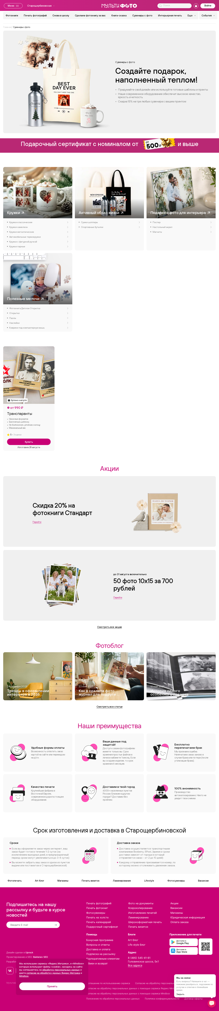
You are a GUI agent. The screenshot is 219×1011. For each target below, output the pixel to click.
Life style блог (136, 944)
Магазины (62, 880)
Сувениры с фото (142, 15)
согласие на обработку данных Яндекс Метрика (53, 973)
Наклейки (14, 323)
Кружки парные (17, 246)
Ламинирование (122, 880)
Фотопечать (15, 880)
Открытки (14, 313)
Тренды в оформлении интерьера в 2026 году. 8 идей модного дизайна (28, 693)
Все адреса (135, 965)
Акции (174, 903)
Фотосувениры (176, 880)
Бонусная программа (99, 940)
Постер (156, 222)
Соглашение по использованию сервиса (108, 983)
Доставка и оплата (98, 949)
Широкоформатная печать (145, 922)
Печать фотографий (35, 15)
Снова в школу (60, 15)
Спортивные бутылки (92, 227)
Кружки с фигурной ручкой (23, 241)
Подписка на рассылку (100, 954)
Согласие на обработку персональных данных (160, 983)
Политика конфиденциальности (162, 998)
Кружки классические (20, 222)
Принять (52, 986)
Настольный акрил (162, 227)
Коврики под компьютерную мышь (27, 327)
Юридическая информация (187, 917)
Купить (29, 441)
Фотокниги (12, 15)
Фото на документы (140, 903)
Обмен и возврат (97, 963)
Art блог (39, 880)
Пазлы (12, 318)
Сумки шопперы (89, 222)
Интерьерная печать (170, 15)
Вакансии (203, 880)
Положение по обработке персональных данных (113, 998)
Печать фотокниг (97, 908)
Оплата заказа (179, 922)
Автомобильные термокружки (25, 237)
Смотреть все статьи (109, 706)
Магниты (157, 232)
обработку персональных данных (61, 969)
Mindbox (24, 976)
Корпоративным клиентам (102, 958)
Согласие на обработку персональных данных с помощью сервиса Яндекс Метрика (132, 988)
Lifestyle (149, 880)
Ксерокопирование (140, 908)
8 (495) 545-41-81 (139, 957)
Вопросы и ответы (98, 944)
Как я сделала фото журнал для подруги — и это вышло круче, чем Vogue (99, 693)
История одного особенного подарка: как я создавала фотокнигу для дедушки (169, 693)
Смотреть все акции (109, 627)
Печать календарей (98, 922)
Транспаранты (19, 413)
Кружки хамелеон (18, 227)
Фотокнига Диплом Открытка (24, 308)
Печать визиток (91, 880)
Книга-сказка (118, 15)
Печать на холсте (97, 917)
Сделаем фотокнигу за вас (90, 15)
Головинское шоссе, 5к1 (143, 961)
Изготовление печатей (142, 912)
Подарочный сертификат (102, 926)
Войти (207, 5)
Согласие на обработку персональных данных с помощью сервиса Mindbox (128, 993)
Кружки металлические (21, 232)
